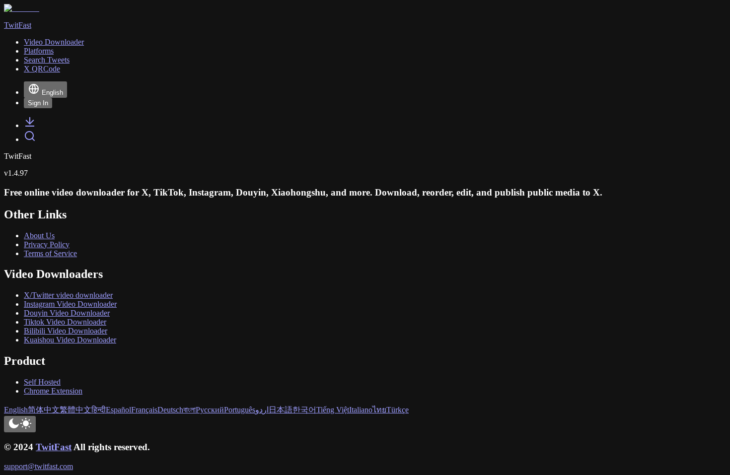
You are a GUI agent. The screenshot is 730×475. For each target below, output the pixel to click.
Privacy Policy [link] (47, 244)
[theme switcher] (20, 424)
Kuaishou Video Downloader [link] (70, 340)
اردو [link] (262, 410)
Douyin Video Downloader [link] (67, 313)
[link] (30, 125)
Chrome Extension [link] (53, 391)
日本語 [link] (280, 410)
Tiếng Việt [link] (332, 410)
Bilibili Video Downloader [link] (65, 331)
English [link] (16, 410)
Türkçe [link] (397, 410)
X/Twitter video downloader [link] (68, 295)
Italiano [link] (360, 410)
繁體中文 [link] (75, 410)
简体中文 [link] (44, 410)
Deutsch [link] (170, 410)
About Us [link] (39, 235)
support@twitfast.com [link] (38, 466)
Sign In (38, 103)
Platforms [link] (39, 51)
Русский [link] (210, 410)
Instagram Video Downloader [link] (70, 304)
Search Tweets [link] (47, 60)
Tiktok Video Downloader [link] (65, 322)
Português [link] (239, 410)
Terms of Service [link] (50, 253)
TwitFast (54, 447)
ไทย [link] (379, 410)
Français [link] (144, 410)
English (52, 92)
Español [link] (118, 410)
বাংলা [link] (189, 410)
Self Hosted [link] (42, 382)
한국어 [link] (304, 410)
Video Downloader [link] (54, 42)
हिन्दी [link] (98, 410)
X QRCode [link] (42, 69)
